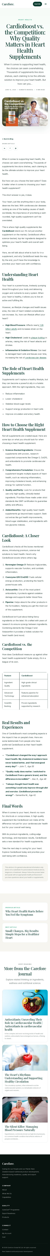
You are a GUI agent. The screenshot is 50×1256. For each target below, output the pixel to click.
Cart (3, 1237)
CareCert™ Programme (10, 1210)
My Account (6, 1233)
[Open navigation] (45, 4)
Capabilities (6, 1197)
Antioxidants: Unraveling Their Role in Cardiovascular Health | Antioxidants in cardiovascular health (23, 1024)
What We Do (7, 1193)
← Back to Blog (7, 139)
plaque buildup (38, 337)
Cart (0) (37, 4)
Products (5, 1217)
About (4, 1190)
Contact (5, 1230)
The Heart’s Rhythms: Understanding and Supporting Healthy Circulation (23, 1078)
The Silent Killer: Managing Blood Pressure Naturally (21, 1128)
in (4, 148)
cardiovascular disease (35, 357)
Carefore (8, 4)
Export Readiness (8, 1213)
